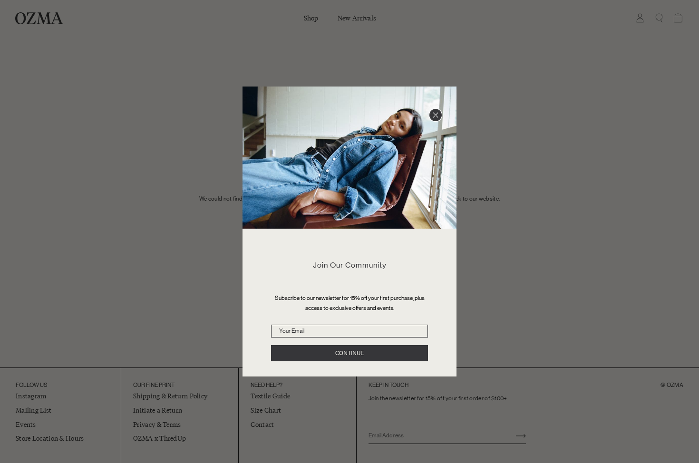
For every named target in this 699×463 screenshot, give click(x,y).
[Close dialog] (435, 115)
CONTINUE (349, 353)
